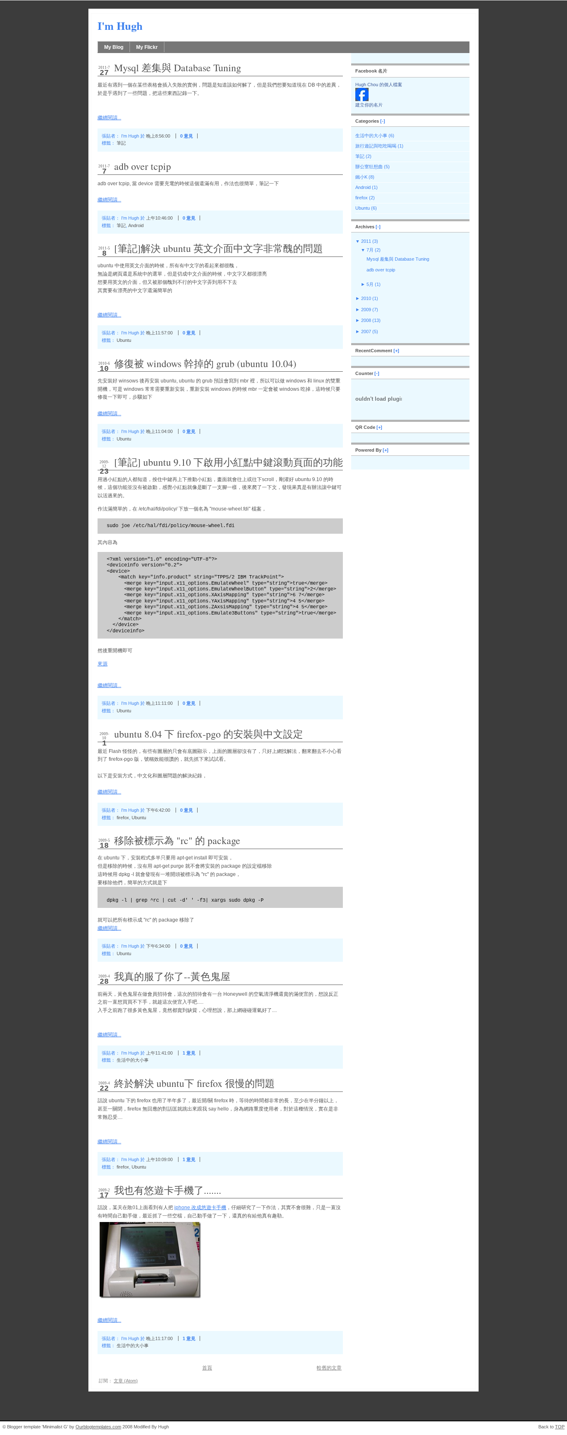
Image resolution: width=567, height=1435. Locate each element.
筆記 (121, 142)
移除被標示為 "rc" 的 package (177, 840)
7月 (370, 249)
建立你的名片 (369, 104)
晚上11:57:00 (159, 332)
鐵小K (361, 176)
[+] (396, 350)
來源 (103, 664)
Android (136, 225)
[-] (382, 121)
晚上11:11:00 (159, 703)
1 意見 (189, 1052)
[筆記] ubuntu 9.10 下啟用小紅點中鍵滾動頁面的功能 (228, 462)
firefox (123, 817)
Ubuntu (124, 340)
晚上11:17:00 (159, 1338)
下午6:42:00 (158, 810)
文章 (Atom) (126, 1380)
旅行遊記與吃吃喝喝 (375, 145)
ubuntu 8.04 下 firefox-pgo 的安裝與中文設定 (208, 733)
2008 (366, 320)
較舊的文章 (329, 1367)
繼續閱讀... (109, 118)
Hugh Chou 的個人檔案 (378, 84)
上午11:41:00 (159, 1052)
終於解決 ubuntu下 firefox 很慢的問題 (194, 1083)
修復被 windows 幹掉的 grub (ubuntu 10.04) (205, 363)
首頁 (207, 1367)
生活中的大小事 (133, 1059)
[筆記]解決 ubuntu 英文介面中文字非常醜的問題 (218, 248)
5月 (370, 284)
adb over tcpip (142, 166)
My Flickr (147, 47)
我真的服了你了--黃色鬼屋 (172, 976)
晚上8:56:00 (158, 135)
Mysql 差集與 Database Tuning (177, 67)
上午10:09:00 (159, 1159)
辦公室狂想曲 (369, 166)
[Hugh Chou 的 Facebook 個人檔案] (362, 99)
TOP (560, 1426)
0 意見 (186, 135)
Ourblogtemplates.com (98, 1426)
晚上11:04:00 (159, 431)
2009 (366, 309)
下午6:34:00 (158, 946)
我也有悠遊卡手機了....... (167, 1190)
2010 (366, 298)
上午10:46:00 (159, 217)
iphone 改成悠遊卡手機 (200, 1207)
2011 (366, 241)
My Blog (113, 47)
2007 (366, 331)
